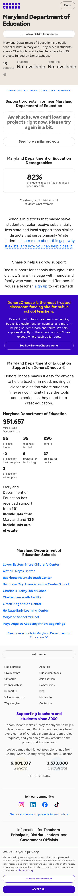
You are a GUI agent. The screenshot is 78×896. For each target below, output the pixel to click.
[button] (39, 879)
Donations (47, 90)
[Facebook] (45, 805)
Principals (19, 835)
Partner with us (13, 684)
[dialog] (39, 871)
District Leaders (44, 835)
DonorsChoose (11, 6)
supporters (21, 764)
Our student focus (50, 672)
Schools (64, 90)
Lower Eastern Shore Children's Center (31, 564)
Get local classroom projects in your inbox (39, 814)
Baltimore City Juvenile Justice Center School (36, 584)
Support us (10, 690)
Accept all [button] (39, 889)
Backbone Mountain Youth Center (27, 578)
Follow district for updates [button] (41, 34)
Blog (42, 690)
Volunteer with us (14, 697)
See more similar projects (39, 141)
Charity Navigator (39, 754)
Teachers (52, 830)
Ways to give (12, 703)
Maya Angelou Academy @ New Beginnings (34, 624)
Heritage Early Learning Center (25, 610)
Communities (47, 684)
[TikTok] (57, 805)
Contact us (45, 703)
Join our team (47, 678)
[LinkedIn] (33, 805)
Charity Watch (15, 754)
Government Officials (39, 840)
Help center (39, 654)
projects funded (57, 764)
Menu (67, 5)
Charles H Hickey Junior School (25, 591)
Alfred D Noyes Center (19, 571)
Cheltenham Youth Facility (22, 597)
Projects (14, 90)
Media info (45, 697)
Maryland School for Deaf (21, 617)
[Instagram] (21, 805)
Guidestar (65, 754)
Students (30, 90)
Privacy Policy (26, 870)
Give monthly (12, 672)
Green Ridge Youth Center (22, 604)
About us (44, 666)
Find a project (12, 666)
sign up (41, 286)
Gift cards (10, 678)
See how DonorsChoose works (39, 345)
